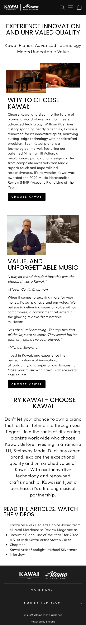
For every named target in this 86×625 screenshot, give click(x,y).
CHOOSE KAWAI (26, 196)
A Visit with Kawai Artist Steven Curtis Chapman (40, 542)
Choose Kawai (26, 384)
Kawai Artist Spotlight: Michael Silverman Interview (43, 552)
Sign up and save (42, 603)
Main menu (42, 589)
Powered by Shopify (43, 621)
